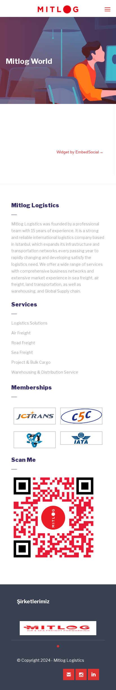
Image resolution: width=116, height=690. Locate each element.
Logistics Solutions (29, 323)
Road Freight (23, 342)
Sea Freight (22, 352)
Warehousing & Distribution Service (44, 372)
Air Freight (21, 332)
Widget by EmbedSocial (78, 152)
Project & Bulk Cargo (31, 362)
